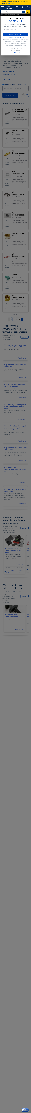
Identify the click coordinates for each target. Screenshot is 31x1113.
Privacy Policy (15, 52)
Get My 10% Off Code (15, 34)
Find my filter (11, 3)
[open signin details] (23, 7)
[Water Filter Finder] (17, 7)
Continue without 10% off (15, 38)
